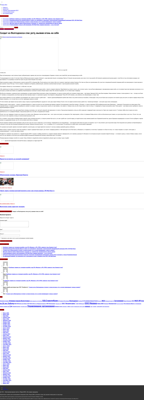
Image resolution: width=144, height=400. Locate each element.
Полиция (106, 303)
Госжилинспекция (89, 301)
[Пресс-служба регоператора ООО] (5, 285)
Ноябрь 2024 (6, 325)
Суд (11, 306)
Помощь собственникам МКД (10, 10)
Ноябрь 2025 (6, 323)
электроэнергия (105, 306)
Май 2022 (5, 368)
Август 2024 (6, 328)
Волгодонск (6, 37)
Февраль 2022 (7, 373)
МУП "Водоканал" (50, 303)
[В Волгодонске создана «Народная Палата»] (7, 169)
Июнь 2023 (6, 349)
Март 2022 (6, 371)
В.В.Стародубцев (50, 300)
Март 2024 (6, 335)
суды (91, 306)
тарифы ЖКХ (99, 306)
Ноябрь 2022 (6, 359)
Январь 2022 (6, 374)
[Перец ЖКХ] (72, 4)
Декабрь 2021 (7, 376)
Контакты (5, 389)
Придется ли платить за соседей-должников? (14, 159)
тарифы (94, 306)
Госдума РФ (81, 301)
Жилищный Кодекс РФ (109, 301)
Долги (96, 301)
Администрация (4, 301)
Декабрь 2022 (7, 358)
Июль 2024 (6, 329)
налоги (72, 306)
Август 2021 (6, 382)
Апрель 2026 (6, 317)
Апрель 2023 (6, 352)
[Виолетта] (5, 266)
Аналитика (5, 9)
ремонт (87, 306)
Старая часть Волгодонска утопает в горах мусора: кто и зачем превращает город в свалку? (29, 250)
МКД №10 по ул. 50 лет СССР (22, 303)
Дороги (99, 301)
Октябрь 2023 (7, 343)
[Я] (5, 279)
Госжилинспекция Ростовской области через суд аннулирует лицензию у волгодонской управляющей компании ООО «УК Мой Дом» (39, 248)
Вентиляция (66, 301)
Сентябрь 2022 (7, 362)
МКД (133, 301)
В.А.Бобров (40, 301)
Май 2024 (5, 332)
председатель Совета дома (79, 306)
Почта (2, 234)
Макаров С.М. (58, 303)
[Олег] (5, 292)
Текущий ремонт (16, 306)
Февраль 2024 (7, 337)
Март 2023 (6, 353)
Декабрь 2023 (7, 340)
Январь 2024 (6, 338)
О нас (4, 387)
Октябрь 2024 (7, 326)
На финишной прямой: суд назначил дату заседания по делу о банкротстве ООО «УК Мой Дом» (29, 256)
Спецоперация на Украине (15, 37)
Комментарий (3, 220)
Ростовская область (129, 303)
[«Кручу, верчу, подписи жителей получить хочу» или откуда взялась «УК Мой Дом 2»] (7, 185)
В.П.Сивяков (61, 301)
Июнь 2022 (6, 367)
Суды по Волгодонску (8, 12)
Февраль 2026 (7, 320)
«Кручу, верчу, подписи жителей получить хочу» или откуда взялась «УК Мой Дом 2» (27, 191)
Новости (5, 7)
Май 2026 (5, 316)
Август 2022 (6, 364)
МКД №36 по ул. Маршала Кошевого (38, 303)
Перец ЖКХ (100, 303)
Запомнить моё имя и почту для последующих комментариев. (17, 238)
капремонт (64, 306)
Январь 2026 (6, 322)
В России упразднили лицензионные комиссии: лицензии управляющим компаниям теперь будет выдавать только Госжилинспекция (40, 254)
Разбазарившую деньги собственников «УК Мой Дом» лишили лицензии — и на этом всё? (27, 253)
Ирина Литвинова (127, 301)
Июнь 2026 (6, 314)
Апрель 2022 (6, 370)
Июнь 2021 (6, 383)
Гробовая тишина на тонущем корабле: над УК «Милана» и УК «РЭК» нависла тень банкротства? (30, 247)
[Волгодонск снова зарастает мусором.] (7, 201)
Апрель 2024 (6, 334)
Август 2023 (6, 346)
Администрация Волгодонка (19, 301)
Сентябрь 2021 (7, 380)
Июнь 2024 (6, 331)
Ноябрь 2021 (6, 377)
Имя (1, 229)
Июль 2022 (6, 365)
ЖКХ (103, 301)
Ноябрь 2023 (6, 341)
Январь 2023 (6, 356)
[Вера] (5, 272)
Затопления (118, 301)
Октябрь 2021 (7, 379)
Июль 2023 (6, 347)
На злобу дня (3, 187)
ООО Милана (91, 303)
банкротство (58, 306)
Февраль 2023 (7, 355)
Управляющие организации (41, 306)
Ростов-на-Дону (119, 303)
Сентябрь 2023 (7, 344)
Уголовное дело (24, 306)
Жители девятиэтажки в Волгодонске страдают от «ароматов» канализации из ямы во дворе (29, 251)
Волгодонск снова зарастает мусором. (12, 206)
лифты (69, 306)
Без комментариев (8, 13)
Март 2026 (6, 319)
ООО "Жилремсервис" (69, 303)
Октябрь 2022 (7, 361)
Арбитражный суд (34, 301)
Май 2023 (5, 350)
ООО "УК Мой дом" (80, 303)
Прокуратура (112, 303)
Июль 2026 (6, 313)
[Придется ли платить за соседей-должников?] (7, 153)
